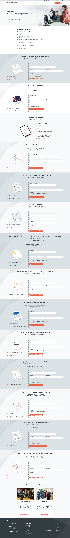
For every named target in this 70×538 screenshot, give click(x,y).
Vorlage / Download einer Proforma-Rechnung (27, 45)
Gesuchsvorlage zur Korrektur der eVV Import (27, 40)
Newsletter (31, 73)
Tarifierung (28, 531)
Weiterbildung (28, 3)
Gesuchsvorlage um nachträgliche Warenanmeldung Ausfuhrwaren (31, 39)
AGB (20, 536)
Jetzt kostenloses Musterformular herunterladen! (38, 445)
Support (55, 0)
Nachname (48, 69)
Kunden (42, 3)
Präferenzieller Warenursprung (31, 529)
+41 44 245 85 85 (15, 530)
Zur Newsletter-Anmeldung (41, 138)
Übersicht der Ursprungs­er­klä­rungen (25, 46)
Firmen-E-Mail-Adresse (33, 154)
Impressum (11, 536)
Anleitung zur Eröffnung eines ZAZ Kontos (26, 31)
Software (38, 3)
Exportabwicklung (29, 527)
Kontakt (57, 3)
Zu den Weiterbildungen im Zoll (25, 514)
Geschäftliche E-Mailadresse (34, 64)
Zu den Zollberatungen (44, 514)
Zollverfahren (28, 526)
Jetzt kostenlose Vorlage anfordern (36, 230)
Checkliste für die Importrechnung (25, 34)
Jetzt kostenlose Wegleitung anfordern (36, 325)
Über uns (47, 3)
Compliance (28, 530)
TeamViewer (60, 0)
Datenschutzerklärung (38, 106)
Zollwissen (52, 3)
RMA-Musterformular (22, 48)
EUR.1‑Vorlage (21, 37)
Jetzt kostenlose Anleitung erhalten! (36, 78)
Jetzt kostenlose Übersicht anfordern (36, 415)
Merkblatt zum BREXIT (23, 33)
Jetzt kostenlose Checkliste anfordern (36, 197)
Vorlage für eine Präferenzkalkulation (25, 43)
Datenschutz (16, 536)
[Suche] (62, 3)
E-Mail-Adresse (32, 212)
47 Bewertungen (19, 0)
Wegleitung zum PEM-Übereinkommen (25, 42)
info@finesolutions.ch (15, 531)
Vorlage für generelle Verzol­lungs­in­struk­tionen (27, 49)
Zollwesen (28, 525)
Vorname (31, 69)
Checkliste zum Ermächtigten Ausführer (26, 36)
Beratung (34, 3)
